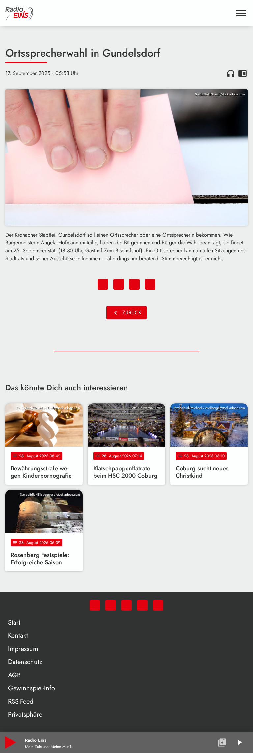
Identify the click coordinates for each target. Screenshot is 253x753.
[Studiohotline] (158, 605)
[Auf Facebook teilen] (103, 284)
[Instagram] (126, 605)
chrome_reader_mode (242, 73)
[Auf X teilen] (118, 284)
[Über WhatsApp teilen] (134, 284)
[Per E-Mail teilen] (150, 284)
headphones (230, 73)
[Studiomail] (142, 605)
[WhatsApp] (95, 605)
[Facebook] (110, 605)
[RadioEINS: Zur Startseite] (118, 13)
